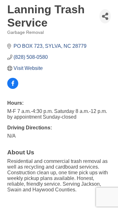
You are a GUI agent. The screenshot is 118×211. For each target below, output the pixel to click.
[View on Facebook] (12, 87)
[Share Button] (105, 16)
